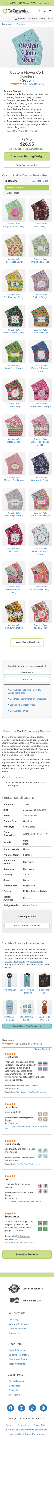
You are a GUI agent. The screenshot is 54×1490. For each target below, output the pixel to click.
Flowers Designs (18, 187)
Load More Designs (27, 642)
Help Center (47, 18)
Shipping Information (19, 1354)
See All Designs (16, 1381)
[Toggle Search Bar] (44, 11)
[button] (50, 11)
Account (21, 18)
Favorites (33, 18)
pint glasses (19, 961)
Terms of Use (24, 1425)
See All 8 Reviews (27, 1254)
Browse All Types (22, 705)
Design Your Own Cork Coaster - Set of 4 (26, 1164)
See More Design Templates (27, 699)
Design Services (16, 1390)
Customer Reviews (18, 1328)
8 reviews (36, 1043)
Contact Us (27, 679)
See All (18, 711)
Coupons (10, 1425)
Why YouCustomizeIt (19, 1323)
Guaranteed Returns (18, 1359)
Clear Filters (13, 192)
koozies (8, 961)
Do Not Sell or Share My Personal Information (26, 1429)
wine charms (36, 961)
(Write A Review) (42, 1049)
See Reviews (33, 83)
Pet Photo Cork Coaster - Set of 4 (23, 1242)
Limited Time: (27, 3)
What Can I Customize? (27, 165)
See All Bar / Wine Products (26, 1026)
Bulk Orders (14, 1394)
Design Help (15, 1385)
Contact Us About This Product (27, 925)
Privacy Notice (40, 1425)
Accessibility (16, 1434)
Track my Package (18, 1363)
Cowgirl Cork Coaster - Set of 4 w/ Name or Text (28, 1092)
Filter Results (27, 672)
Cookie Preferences (34, 1434)
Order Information (17, 1350)
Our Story (13, 1319)
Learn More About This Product (22, 130)
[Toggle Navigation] (39, 11)
